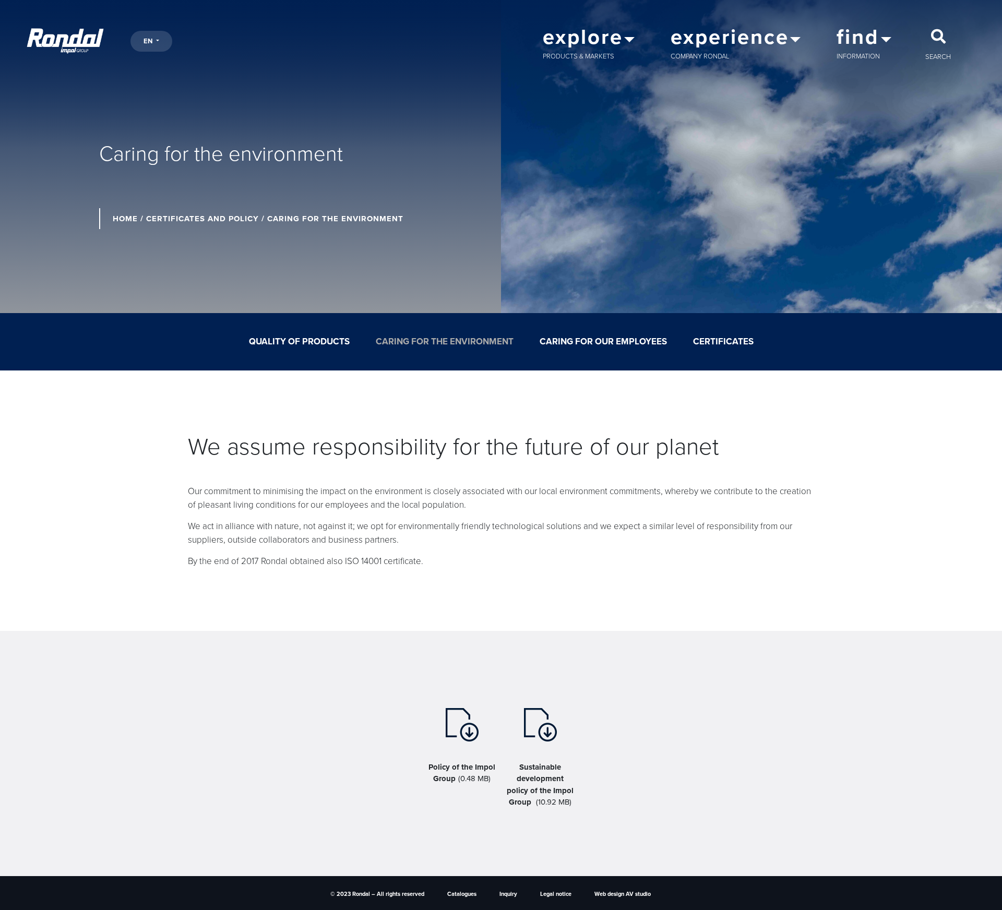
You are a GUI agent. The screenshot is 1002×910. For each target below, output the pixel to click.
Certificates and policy (202, 218)
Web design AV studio (622, 894)
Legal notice (555, 894)
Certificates (723, 341)
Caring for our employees (603, 341)
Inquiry (508, 894)
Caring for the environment (445, 341)
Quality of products (299, 341)
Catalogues (461, 894)
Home (125, 218)
